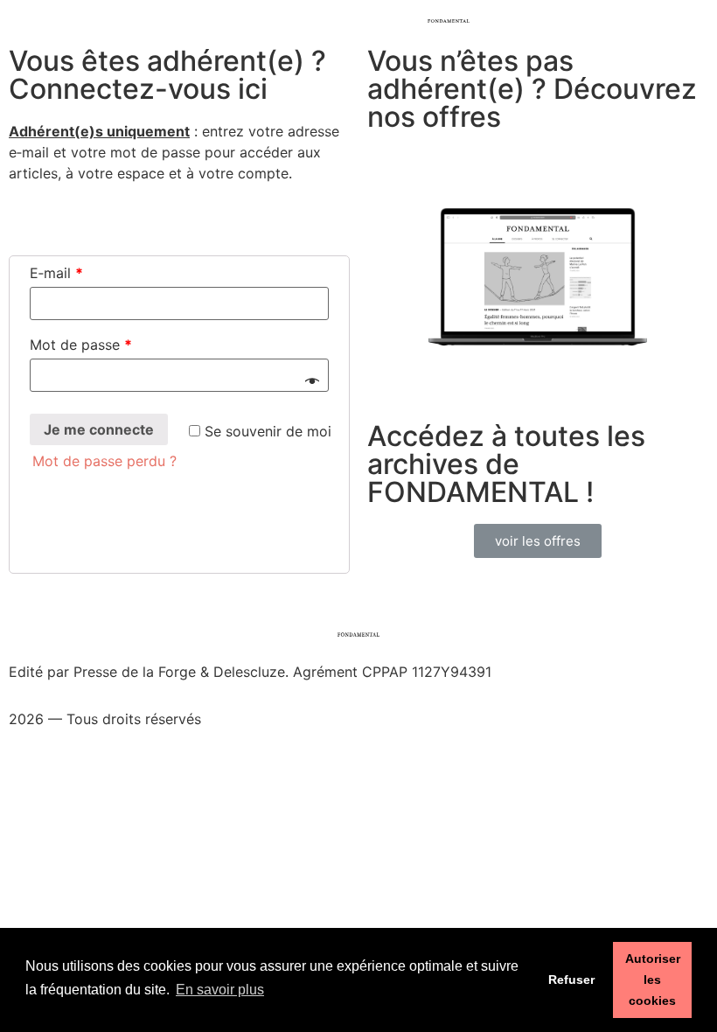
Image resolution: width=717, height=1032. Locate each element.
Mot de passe (81, 344)
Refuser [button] (571, 980)
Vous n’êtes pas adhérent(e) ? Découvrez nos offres (532, 89)
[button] (538, 541)
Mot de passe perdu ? (104, 461)
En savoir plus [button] (220, 989)
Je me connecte (99, 429)
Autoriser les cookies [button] (652, 980)
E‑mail (56, 273)
